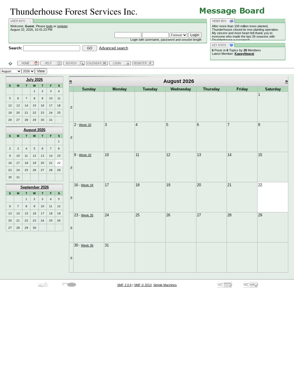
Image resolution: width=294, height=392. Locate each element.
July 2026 (34, 79)
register (62, 26)
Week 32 (85, 125)
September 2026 (34, 187)
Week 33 (85, 155)
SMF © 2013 (143, 285)
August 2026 (34, 130)
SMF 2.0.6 (124, 285)
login (49, 26)
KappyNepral (244, 53)
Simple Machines (165, 285)
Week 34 (87, 185)
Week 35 (87, 215)
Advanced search (113, 48)
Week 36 (87, 245)
